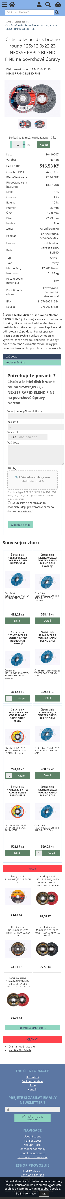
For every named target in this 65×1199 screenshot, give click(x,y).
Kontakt (32, 1089)
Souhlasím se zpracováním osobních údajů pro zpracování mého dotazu (30, 507)
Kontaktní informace (32, 1153)
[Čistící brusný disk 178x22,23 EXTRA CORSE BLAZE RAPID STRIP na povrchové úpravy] (17, 811)
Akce (33, 1085)
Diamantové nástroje (22, 1046)
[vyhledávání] (50, 6)
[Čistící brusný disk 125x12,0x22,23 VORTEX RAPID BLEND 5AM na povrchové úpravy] (47, 811)
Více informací (25, 511)
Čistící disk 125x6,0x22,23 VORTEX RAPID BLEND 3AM (47, 636)
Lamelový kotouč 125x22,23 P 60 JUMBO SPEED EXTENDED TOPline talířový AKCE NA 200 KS (47, 880)
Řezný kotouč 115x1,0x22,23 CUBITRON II (18, 879)
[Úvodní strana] (14, 6)
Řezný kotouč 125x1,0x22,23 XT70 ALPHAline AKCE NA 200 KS (18, 931)
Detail (17, 621)
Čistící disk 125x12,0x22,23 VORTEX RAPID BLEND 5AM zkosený (47, 560)
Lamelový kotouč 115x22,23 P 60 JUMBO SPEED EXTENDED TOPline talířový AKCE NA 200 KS (18, 981)
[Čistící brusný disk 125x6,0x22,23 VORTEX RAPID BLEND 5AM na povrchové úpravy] (47, 734)
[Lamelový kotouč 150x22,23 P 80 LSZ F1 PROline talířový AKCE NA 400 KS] (47, 949)
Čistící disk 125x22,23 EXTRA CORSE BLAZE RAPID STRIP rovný (17, 715)
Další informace (26, 1193)
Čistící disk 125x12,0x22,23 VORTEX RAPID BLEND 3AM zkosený (17, 637)
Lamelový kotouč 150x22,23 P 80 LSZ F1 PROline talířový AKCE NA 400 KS (47, 931)
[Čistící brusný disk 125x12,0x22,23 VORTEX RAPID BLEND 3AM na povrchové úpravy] (17, 579)
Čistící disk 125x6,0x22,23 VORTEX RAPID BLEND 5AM (47, 714)
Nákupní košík (32, 1145)
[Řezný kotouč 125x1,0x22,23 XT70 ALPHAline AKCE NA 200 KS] (18, 949)
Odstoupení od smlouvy (32, 1157)
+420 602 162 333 (32, 1175)
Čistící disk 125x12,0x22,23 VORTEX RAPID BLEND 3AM (17, 559)
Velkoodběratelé (32, 1081)
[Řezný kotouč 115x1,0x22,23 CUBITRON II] (18, 897)
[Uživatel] (41, 6)
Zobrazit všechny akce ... (33, 1027)
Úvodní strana (32, 1136)
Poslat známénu (15, 362)
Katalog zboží (32, 1141)
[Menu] (4, 5)
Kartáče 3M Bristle (20, 1050)
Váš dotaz (11, 356)
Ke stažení (32, 1077)
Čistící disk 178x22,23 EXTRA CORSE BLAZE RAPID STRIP (17, 791)
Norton (54, 160)
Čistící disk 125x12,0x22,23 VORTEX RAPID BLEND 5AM (47, 791)
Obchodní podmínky (32, 1149)
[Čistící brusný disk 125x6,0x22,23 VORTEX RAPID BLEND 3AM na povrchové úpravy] (47, 657)
